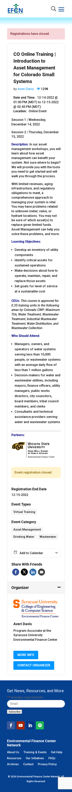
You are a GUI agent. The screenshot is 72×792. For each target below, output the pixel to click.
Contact (28, 764)
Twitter (24, 572)
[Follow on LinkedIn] (30, 725)
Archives (13, 764)
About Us (13, 752)
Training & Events (35, 752)
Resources (14, 758)
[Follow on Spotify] (40, 725)
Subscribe (14, 711)
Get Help (56, 752)
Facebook (15, 572)
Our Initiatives (35, 758)
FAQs (51, 758)
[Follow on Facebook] (11, 725)
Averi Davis (26, 89)
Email (41, 572)
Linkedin (32, 572)
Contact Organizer (33, 665)
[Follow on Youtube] (21, 725)
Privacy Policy (47, 764)
